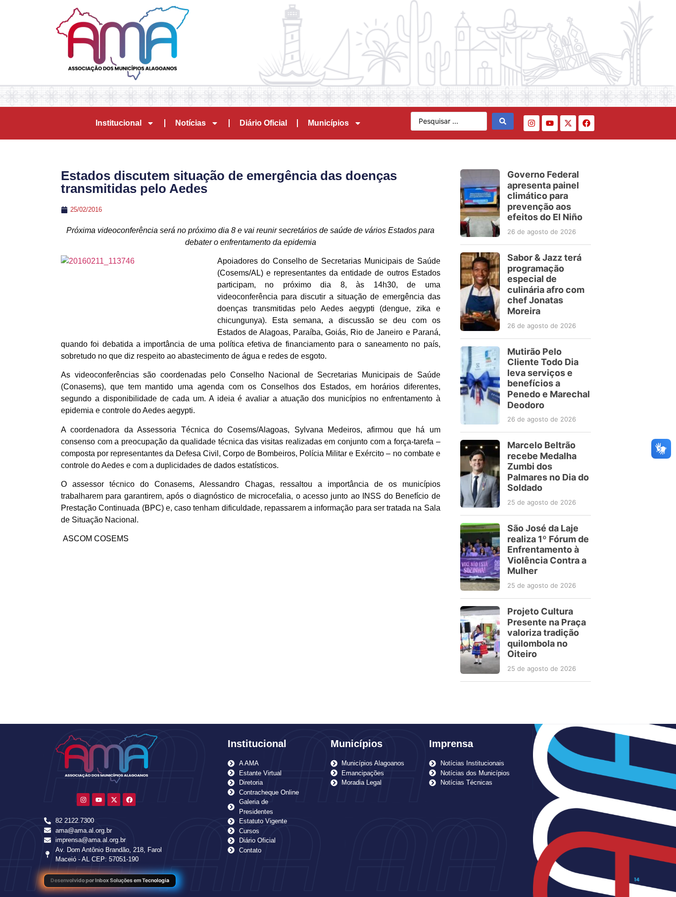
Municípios (328, 123)
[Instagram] (531, 123)
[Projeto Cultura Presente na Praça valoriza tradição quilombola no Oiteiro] (480, 640)
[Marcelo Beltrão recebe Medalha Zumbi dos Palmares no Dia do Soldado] (480, 474)
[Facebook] (586, 123)
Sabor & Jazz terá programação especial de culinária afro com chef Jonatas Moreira (545, 284)
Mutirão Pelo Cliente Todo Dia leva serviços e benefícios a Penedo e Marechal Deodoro (548, 378)
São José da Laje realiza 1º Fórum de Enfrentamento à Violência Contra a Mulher (548, 549)
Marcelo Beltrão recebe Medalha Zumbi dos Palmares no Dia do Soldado (548, 466)
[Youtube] (550, 123)
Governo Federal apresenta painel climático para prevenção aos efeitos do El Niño (544, 195)
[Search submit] (503, 121)
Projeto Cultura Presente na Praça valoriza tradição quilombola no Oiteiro (546, 632)
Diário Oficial (263, 123)
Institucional (119, 123)
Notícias (190, 123)
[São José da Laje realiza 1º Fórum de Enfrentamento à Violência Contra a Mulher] (480, 557)
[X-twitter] (568, 123)
